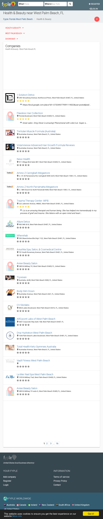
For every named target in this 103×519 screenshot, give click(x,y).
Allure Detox (23, 221)
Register (95, 4)
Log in (94, 9)
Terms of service (61, 477)
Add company (9, 477)
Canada (22, 505)
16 (57, 443)
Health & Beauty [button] (13, 28)
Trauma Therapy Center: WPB (33, 200)
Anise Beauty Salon (27, 263)
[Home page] (8, 4)
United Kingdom (81, 505)
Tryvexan (22, 277)
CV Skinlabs (23, 305)
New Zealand (47, 505)
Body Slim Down (25, 291)
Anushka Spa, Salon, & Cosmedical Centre (39, 249)
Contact (57, 485)
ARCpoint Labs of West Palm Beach (36, 318)
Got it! (91, 513)
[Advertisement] (27, 71)
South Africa (64, 505)
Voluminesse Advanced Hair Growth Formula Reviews (46, 145)
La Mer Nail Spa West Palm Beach (35, 374)
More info (17, 516)
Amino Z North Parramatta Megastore (37, 186)
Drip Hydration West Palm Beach (34, 332)
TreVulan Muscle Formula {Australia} (36, 131)
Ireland (33, 505)
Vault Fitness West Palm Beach (33, 360)
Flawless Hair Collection (30, 113)
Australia (10, 505)
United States (12, 509)
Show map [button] (10, 39)
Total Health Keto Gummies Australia (36, 346)
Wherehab (22, 235)
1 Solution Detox (25, 94)
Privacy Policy (60, 481)
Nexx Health (23, 159)
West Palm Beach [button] (13, 33)
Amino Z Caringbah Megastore (33, 173)
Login (5, 485)
